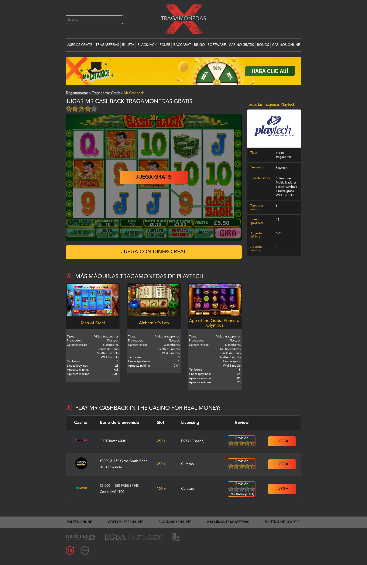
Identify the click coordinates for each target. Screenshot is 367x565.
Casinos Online (286, 45)
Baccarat (182, 45)
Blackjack (147, 45)
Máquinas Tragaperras (227, 522)
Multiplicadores (286, 182)
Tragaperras (107, 45)
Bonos (263, 45)
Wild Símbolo (285, 195)
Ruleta (128, 45)
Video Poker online (125, 522)
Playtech (281, 167)
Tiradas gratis (285, 190)
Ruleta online (79, 522)
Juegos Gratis (80, 45)
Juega (282, 441)
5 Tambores (283, 178)
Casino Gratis (241, 45)
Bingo (199, 45)
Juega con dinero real (153, 252)
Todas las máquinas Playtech (271, 105)
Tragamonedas (181, 18)
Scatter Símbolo (286, 186)
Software (217, 45)
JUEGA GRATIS (154, 177)
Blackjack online (174, 522)
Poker (165, 45)
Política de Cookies (282, 522)
